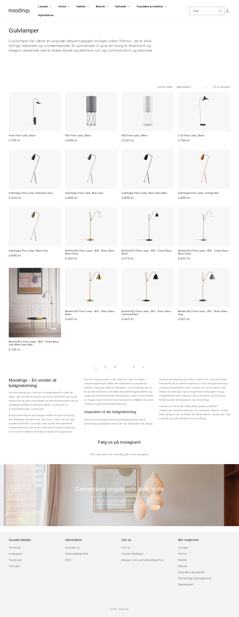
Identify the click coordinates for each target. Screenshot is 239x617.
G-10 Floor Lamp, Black (191, 135)
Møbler (182, 560)
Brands (182, 566)
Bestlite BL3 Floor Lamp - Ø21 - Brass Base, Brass (90, 313)
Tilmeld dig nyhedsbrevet (195, 578)
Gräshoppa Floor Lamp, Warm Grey (28, 250)
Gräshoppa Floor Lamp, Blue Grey (84, 193)
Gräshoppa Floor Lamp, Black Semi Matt (144, 193)
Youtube (14, 566)
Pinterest (15, 547)
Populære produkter (191, 572)
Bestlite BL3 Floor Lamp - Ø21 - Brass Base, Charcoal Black (147, 313)
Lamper (183, 547)
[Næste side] (143, 367)
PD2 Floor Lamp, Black (78, 135)
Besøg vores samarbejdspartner (143, 560)
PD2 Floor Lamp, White (134, 135)
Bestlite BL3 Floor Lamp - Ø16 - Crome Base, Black (147, 252)
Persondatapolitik (76, 553)
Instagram (15, 553)
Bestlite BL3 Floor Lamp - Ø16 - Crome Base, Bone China (203, 252)
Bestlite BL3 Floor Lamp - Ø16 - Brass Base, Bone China (90, 252)
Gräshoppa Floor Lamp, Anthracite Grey (31, 193)
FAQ (68, 560)
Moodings (124, 609)
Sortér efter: (165, 87)
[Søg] (220, 11)
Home (182, 553)
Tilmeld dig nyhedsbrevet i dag (120, 500)
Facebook (15, 560)
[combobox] (206, 11)
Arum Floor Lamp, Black (22, 135)
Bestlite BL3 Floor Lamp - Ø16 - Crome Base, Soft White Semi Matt (34, 343)
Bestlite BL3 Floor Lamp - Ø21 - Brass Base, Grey (203, 313)
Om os (126, 547)
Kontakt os (72, 547)
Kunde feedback (132, 553)
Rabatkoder (186, 584)
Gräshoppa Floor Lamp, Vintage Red (198, 193)
